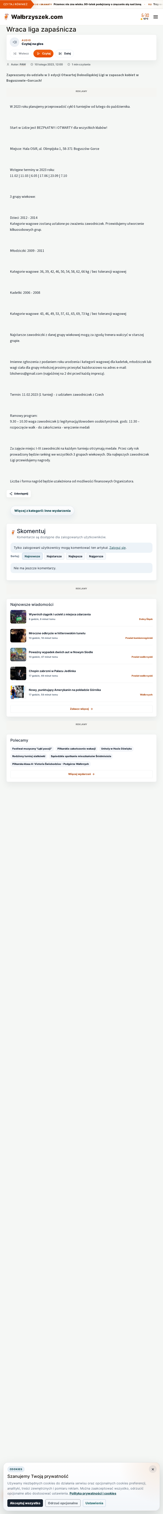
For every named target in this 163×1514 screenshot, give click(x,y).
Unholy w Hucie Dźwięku (116, 748)
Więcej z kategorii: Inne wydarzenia (42, 511)
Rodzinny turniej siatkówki (28, 756)
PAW (23, 64)
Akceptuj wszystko (25, 1503)
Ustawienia (94, 1503)
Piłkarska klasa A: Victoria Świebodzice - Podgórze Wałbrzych (50, 763)
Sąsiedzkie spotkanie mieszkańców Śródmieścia (81, 756)
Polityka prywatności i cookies (93, 1493)
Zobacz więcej (81, 708)
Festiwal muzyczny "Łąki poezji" (32, 748)
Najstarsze (54, 556)
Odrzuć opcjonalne (63, 1503)
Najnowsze (32, 556)
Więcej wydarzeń (81, 774)
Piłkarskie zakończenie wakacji (76, 748)
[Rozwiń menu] (155, 16)
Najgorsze (96, 556)
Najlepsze (75, 556)
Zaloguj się (117, 548)
